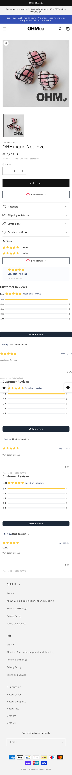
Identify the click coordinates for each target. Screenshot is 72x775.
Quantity (7, 164)
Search (10, 593)
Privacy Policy (14, 615)
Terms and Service (16, 623)
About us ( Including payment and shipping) (30, 600)
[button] (4, 29)
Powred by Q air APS (44, 769)
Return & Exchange (17, 608)
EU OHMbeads (31, 769)
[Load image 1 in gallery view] (13, 125)
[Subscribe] (61, 742)
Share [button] (9, 241)
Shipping (17, 159)
